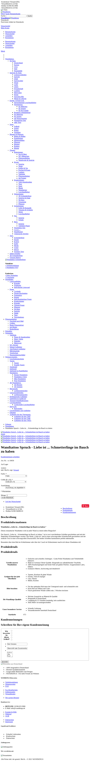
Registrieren (9, 38)
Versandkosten (10, 694)
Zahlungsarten (10, 692)
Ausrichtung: (5, 485)
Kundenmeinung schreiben (10, 457)
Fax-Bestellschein (11, 690)
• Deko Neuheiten (11, 275)
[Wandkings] (5, 12)
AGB (7, 716)
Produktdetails (68, 510)
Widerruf (8, 714)
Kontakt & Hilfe (11, 712)
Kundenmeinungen (69, 512)
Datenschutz (9, 720)
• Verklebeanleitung (12, 265)
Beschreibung (67, 508)
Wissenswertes (10, 684)
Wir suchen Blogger (12, 698)
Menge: (3, 495)
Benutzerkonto (10, 32)
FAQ (7, 686)
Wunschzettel (9, 34)
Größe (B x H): (7, 480)
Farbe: (4, 474)
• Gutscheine (9, 277)
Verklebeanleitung (11, 682)
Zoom (3, 434)
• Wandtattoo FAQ (11, 267)
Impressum (9, 722)
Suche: (3, 16)
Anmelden (9, 36)
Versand (16, 470)
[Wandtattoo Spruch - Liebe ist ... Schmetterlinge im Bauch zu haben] (25, 436)
